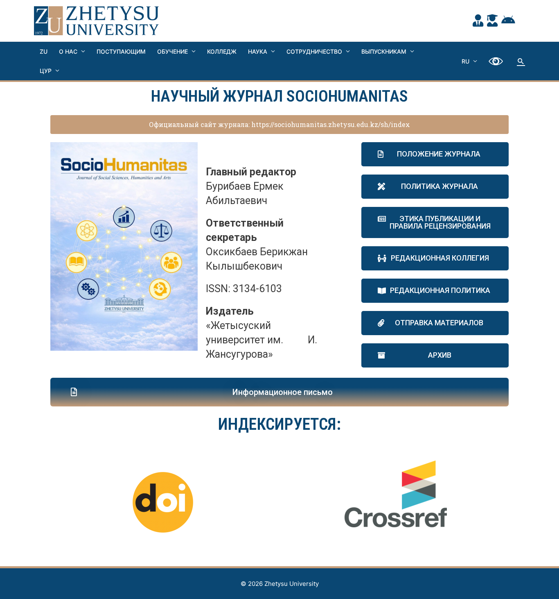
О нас (68, 51)
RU (465, 61)
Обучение (172, 51)
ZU (43, 51)
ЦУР (46, 70)
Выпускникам (383, 51)
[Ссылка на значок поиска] (521, 61)
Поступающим (121, 51)
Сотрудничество (314, 51)
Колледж (222, 51)
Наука (257, 51)
